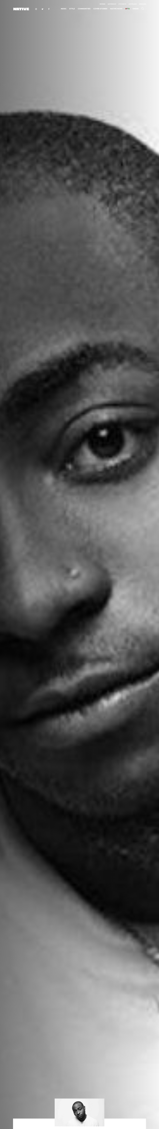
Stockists (122, 4)
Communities (84, 8)
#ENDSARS (142, 4)
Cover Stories (100, 8)
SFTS (127, 8)
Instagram (36, 9)
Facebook (49, 9)
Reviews (102, 4)
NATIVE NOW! (116, 8)
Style (72, 8)
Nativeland (133, 4)
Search (142, 8)
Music (63, 8)
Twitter (42, 9)
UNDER (136, 8)
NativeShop (112, 4)
